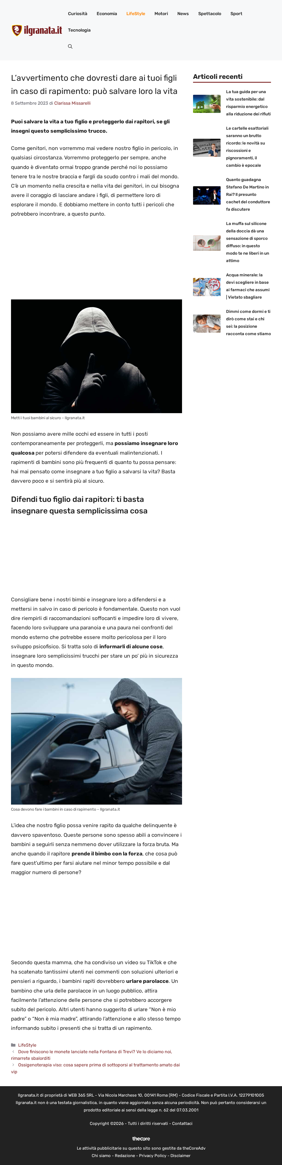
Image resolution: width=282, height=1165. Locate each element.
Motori (161, 13)
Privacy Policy (152, 1155)
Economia (107, 13)
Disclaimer (180, 1155)
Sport (236, 13)
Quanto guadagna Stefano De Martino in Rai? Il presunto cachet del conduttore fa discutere (248, 194)
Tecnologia (79, 30)
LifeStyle (135, 13)
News (183, 13)
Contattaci (182, 1123)
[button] (70, 46)
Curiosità (77, 13)
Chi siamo (101, 1155)
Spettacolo (209, 13)
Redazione (125, 1155)
